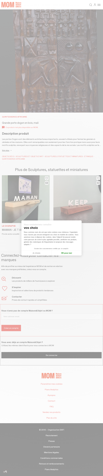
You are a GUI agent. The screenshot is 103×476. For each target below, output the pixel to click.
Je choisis (36, 253)
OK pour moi (66, 253)
